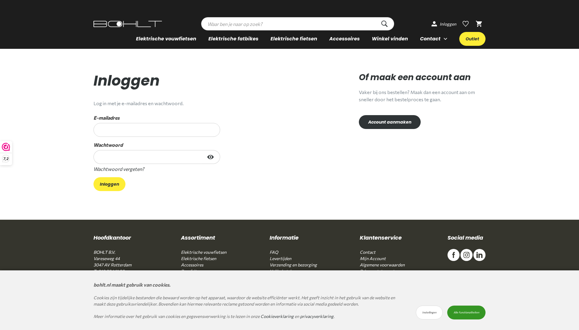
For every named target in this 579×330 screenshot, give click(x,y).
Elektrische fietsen (294, 38)
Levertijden (280, 258)
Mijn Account (373, 258)
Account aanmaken (389, 122)
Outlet (472, 39)
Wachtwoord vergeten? (118, 169)
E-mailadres (106, 118)
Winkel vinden (390, 38)
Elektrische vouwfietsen (166, 38)
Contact (367, 252)
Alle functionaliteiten (466, 312)
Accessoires (344, 38)
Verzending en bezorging (293, 264)
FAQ (274, 252)
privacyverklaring (317, 316)
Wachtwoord (108, 145)
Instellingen (429, 312)
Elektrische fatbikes (233, 38)
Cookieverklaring (277, 316)
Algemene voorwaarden (382, 264)
